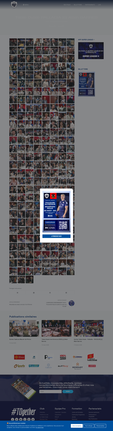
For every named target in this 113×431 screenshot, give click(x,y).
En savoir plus (40, 427)
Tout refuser (88, 426)
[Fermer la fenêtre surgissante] (73, 188)
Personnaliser (100, 426)
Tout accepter (76, 426)
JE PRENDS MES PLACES (56, 236)
